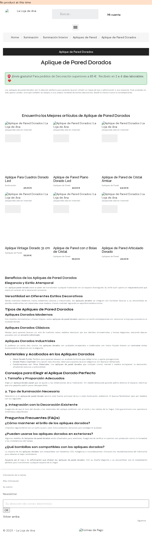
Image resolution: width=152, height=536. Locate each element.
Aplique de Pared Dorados (76, 52)
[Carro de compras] (130, 14)
